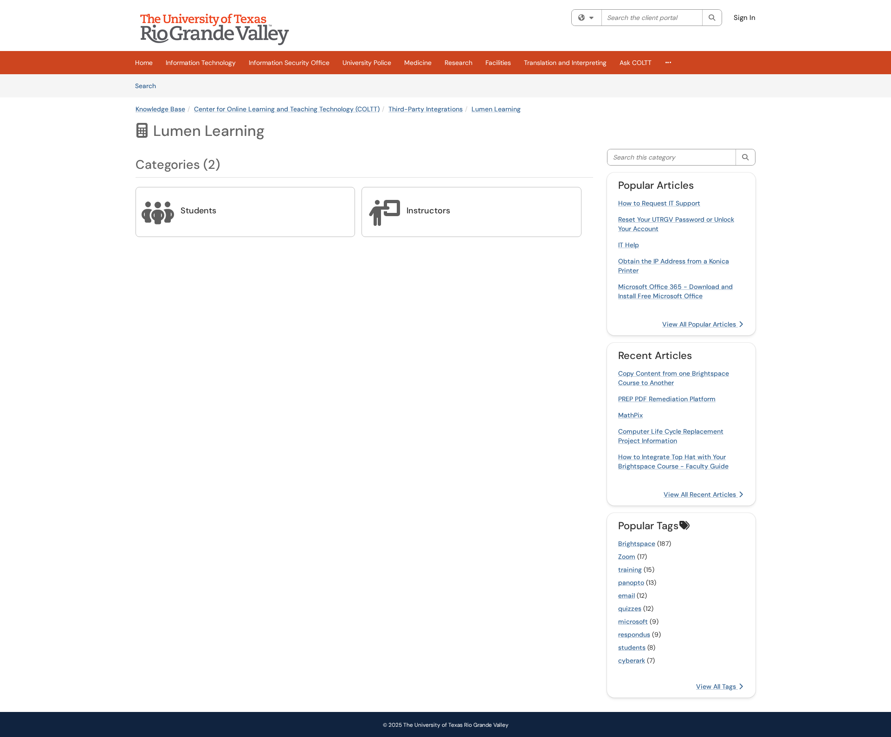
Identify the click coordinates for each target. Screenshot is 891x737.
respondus (634, 634)
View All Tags (717, 686)
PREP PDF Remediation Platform (667, 399)
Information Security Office (289, 62)
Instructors (428, 210)
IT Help (628, 245)
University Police (366, 62)
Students (198, 210)
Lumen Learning (496, 109)
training (630, 569)
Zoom (626, 556)
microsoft (633, 621)
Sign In (744, 17)
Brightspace (636, 543)
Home (144, 62)
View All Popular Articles (700, 324)
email (626, 595)
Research (458, 62)
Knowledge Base (160, 109)
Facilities (498, 62)
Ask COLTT (636, 62)
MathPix (630, 415)
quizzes (629, 608)
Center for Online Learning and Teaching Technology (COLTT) (287, 109)
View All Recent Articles (701, 494)
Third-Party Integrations (425, 109)
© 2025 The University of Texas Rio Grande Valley (446, 725)
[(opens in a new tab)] (221, 27)
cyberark (631, 660)
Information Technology (201, 62)
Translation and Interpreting (565, 62)
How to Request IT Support (659, 203)
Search (148, 85)
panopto (631, 582)
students (632, 647)
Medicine (418, 62)
